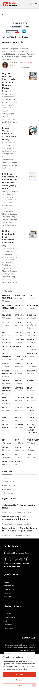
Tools (18, 447)
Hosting (6, 381)
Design (4, 114)
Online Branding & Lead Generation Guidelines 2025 (16, 517)
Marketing (13, 220)
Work (17, 462)
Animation (20, 295)
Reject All (19, 685)
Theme (5, 447)
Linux (29, 388)
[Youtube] (26, 559)
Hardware (32, 371)
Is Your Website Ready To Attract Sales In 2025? (9, 134)
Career (5, 322)
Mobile (5, 408)
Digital (11, 274)
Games (18, 364)
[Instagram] (21, 559)
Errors (5, 364)
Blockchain (32, 305)
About (6, 478)
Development (8, 347)
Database (19, 339)
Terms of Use (9, 628)
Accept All (19, 674)
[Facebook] (5, 559)
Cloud (18, 322)
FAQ (5, 621)
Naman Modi (6, 111)
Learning (19, 388)
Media (30, 398)
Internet (5, 116)
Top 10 (30, 447)
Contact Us (8, 493)
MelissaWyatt (13, 62)
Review (18, 417)
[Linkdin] (16, 559)
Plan (4, 417)
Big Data (19, 305)
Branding (19, 315)
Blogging (5, 162)
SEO (11, 165)
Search (30, 417)
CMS (4, 332)
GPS (16, 371)
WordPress (7, 462)
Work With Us (9, 485)
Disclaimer (8, 625)
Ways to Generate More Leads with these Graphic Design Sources (8, 82)
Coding (18, 332)
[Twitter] (10, 559)
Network (19, 408)
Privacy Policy (9, 617)
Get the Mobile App (13, 566)
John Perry (6, 268)
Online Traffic (7, 222)
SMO (17, 440)
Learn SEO (8, 613)
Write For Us (9, 482)
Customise (19, 680)
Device (18, 347)
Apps (29, 295)
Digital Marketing (8, 217)
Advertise (8, 489)
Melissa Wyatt (7, 513)
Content (5, 165)
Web (14, 119)
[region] (19, 672)
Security (19, 425)
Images (11, 114)
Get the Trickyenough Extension (17, 563)
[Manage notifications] (34, 685)
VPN (16, 454)
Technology (6, 119)
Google (5, 220)
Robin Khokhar (7, 160)
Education (32, 354)
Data (4, 339)
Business (22, 62)
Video (4, 454)
